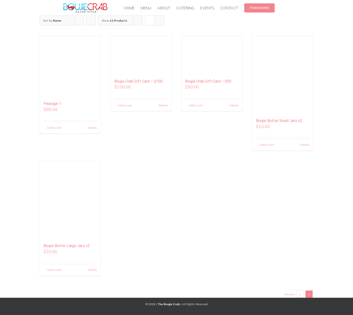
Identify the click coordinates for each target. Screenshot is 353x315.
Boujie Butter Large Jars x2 (66, 245)
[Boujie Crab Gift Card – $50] (212, 55)
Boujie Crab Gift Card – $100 (138, 81)
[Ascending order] (91, 20)
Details (92, 127)
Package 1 (52, 103)
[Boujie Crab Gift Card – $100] (141, 55)
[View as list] (159, 20)
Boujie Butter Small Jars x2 (279, 120)
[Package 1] (70, 66)
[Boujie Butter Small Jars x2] (282, 75)
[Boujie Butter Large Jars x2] (70, 200)
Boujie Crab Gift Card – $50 (208, 81)
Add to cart (54, 127)
